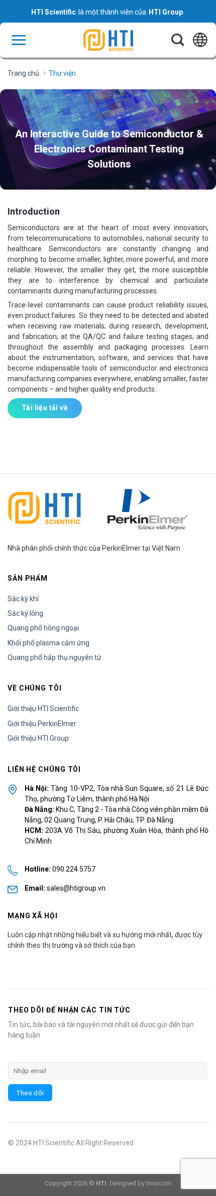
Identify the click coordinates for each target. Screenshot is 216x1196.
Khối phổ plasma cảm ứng (48, 643)
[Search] (177, 40)
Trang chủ (23, 73)
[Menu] (18, 40)
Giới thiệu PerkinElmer (42, 724)
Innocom (159, 1183)
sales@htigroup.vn (76, 888)
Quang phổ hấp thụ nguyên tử (54, 657)
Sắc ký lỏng (25, 613)
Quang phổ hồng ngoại (43, 628)
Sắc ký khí (23, 599)
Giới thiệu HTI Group (38, 738)
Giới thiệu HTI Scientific (43, 709)
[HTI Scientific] (108, 40)
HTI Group (166, 12)
